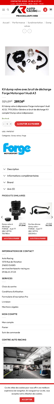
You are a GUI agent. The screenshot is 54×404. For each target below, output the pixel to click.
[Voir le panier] (50, 10)
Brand (10, 182)
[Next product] (24, 31)
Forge (24, 135)
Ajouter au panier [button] (11, 238)
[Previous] (2, 222)
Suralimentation (35, 22)
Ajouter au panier (28, 123)
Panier (5, 327)
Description (13, 169)
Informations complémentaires (23, 175)
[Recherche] (8, 9)
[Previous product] (30, 31)
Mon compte (8, 322)
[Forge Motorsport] (17, 149)
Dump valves (16, 135)
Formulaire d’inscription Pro (15, 296)
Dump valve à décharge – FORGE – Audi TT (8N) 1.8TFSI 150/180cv (9, 229)
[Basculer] (4, 169)
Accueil (6, 22)
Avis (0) (11, 188)
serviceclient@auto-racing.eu (15, 268)
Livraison (6, 301)
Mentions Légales (10, 307)
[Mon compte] (45, 10)
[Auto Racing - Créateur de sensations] (26, 9)
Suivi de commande (11, 332)
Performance (18, 22)
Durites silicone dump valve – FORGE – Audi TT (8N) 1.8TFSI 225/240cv (35, 229)
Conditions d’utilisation (12, 291)
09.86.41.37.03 (9, 272)
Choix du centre (9, 286)
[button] (3, 9)
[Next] (51, 222)
